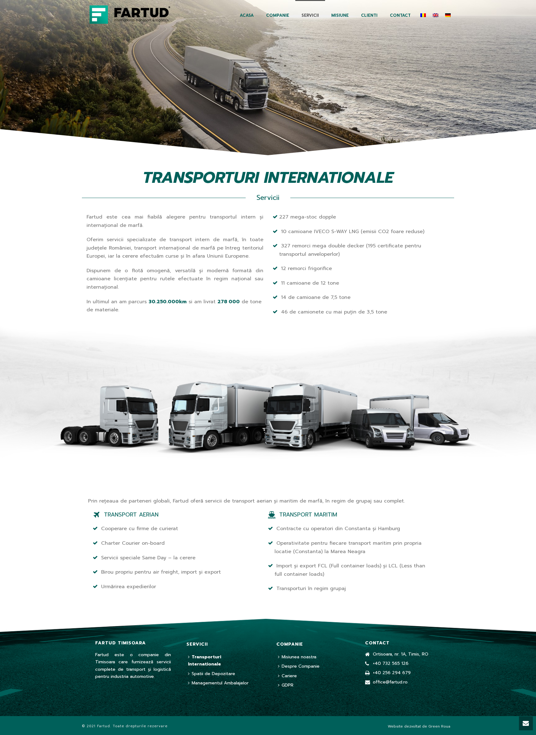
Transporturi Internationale (204, 660)
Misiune (340, 15)
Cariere (289, 676)
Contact (400, 15)
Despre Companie (300, 666)
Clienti (369, 15)
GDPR (287, 685)
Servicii (310, 15)
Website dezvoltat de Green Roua (419, 726)
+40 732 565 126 (391, 663)
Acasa (247, 15)
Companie (277, 15)
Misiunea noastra (299, 657)
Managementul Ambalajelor (220, 683)
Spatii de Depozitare (213, 673)
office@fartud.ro (390, 682)
